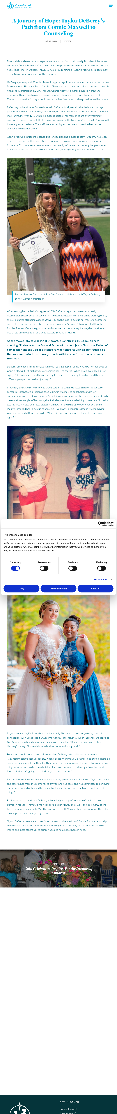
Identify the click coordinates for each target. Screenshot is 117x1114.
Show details (101, 579)
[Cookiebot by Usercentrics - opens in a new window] (100, 523)
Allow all (95, 588)
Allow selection (58, 588)
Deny (21, 588)
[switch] (44, 568)
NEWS (67, 41)
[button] (111, 5)
